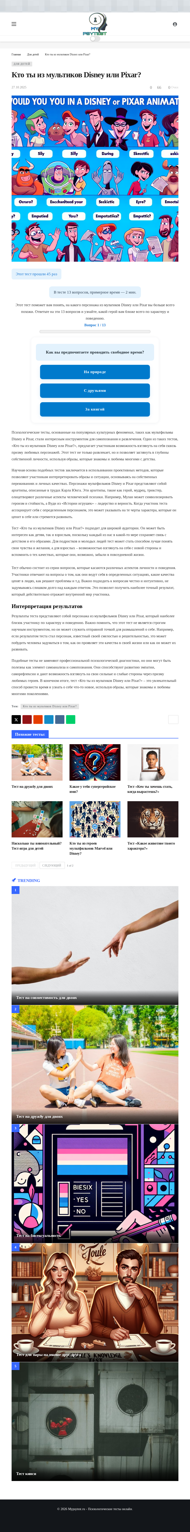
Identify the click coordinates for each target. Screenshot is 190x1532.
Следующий (51, 865)
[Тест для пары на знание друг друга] (95, 1302)
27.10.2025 (19, 87)
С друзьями (95, 390)
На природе (95, 372)
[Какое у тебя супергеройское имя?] (95, 762)
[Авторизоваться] (174, 24)
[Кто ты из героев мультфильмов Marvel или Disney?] (95, 819)
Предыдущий (25, 865)
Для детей (22, 64)
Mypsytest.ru (76, 1509)
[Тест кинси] (95, 1421)
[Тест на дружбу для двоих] (37, 762)
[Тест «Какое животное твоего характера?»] (152, 819)
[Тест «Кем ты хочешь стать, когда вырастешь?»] (152, 762)
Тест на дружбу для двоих (32, 786)
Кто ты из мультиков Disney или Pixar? (50, 706)
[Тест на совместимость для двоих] (95, 945)
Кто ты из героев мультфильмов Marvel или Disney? (91, 848)
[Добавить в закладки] (173, 719)
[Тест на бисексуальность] (95, 1183)
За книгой (95, 409)
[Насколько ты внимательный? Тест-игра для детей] (37, 819)
